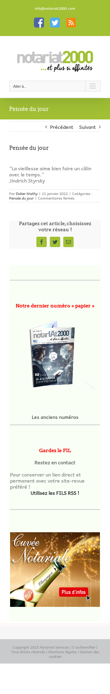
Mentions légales (62, 652)
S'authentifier (83, 647)
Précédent (61, 127)
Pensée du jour (21, 198)
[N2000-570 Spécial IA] (55, 351)
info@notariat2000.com (55, 8)
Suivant (87, 127)
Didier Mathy (27, 193)
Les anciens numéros (55, 417)
